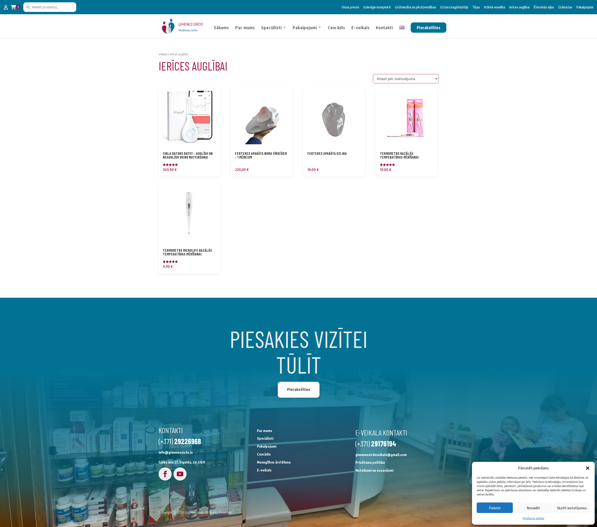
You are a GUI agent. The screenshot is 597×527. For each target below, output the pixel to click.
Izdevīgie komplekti (377, 7)
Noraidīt (533, 508)
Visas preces (350, 7)
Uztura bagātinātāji (454, 7)
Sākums (221, 27)
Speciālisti (271, 27)
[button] (587, 468)
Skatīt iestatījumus (572, 508)
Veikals (163, 54)
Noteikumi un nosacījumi (374, 470)
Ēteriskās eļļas (544, 7)
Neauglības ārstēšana (274, 462)
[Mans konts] (6, 7)
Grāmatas (565, 7)
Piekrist (495, 508)
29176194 (383, 443)
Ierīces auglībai (519, 7)
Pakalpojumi (584, 7)
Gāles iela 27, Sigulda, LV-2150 (182, 462)
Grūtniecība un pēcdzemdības (415, 7)
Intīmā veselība (494, 7)
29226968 (187, 441)
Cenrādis (336, 27)
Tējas (476, 7)
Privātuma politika (533, 518)
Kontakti (384, 27)
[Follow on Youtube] (180, 474)
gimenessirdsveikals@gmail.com (381, 455)
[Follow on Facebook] (165, 474)
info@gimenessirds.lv (176, 452)
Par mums (245, 27)
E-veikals (360, 27)
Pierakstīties (428, 27)
